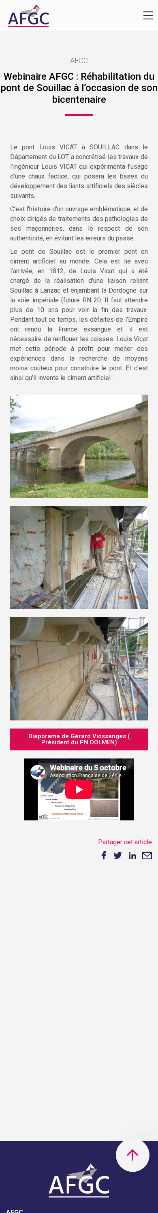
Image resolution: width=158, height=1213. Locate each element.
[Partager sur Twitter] (117, 855)
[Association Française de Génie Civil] (28, 17)
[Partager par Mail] (147, 855)
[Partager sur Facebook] (103, 855)
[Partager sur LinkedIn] (132, 855)
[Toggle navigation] (148, 15)
